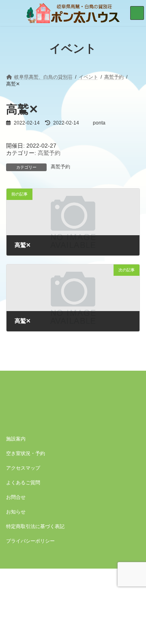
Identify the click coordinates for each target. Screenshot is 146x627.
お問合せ (16, 497)
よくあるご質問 (23, 482)
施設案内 (16, 439)
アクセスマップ (23, 468)
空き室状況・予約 (25, 453)
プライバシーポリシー (30, 541)
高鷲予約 (49, 153)
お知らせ (16, 512)
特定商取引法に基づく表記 (35, 526)
